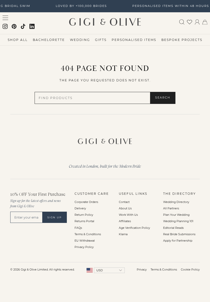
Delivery (80, 208)
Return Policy (84, 215)
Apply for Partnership (177, 240)
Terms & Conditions (88, 234)
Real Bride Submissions (179, 234)
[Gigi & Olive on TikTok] (23, 26)
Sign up (54, 217)
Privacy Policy (84, 247)
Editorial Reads (173, 228)
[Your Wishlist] (189, 22)
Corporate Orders (86, 202)
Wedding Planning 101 (178, 221)
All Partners (171, 208)
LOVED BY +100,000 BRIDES (80, 6)
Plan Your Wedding (176, 215)
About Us (125, 208)
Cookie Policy (190, 269)
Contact (124, 202)
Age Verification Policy (134, 228)
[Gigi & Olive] (105, 140)
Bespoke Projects (181, 40)
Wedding (80, 40)
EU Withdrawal (85, 240)
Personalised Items (134, 40)
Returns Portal (84, 221)
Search (162, 97)
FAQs (78, 228)
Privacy (142, 269)
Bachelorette (49, 40)
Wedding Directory (176, 202)
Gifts (101, 40)
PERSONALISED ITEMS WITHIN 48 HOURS (170, 6)
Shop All (18, 40)
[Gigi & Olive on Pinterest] (14, 26)
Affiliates (125, 221)
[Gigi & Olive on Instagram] (5, 26)
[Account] (197, 22)
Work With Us (128, 215)
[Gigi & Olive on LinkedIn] (32, 26)
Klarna (123, 234)
